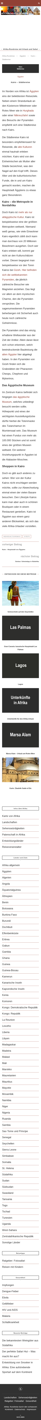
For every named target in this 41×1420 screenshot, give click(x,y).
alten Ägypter (9, 354)
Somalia (6, 1162)
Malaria (6, 1316)
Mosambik (7, 1094)
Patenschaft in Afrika (13, 834)
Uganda (6, 1223)
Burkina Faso (9, 914)
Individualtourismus (11, 536)
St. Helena (8, 1168)
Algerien (6, 877)
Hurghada (28, 110)
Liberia (5, 1032)
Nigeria (6, 1112)
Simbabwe (8, 1155)
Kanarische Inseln (12, 982)
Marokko (7, 1069)
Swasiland (7, 1192)
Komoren (7, 1001)
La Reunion (8, 1019)
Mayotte (6, 1087)
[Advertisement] (20, 31)
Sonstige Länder (11, 1242)
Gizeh (17, 270)
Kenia (5, 995)
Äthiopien (7, 896)
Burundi (6, 920)
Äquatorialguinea (11, 889)
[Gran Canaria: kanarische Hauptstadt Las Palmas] (20, 628)
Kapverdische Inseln (13, 988)
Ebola (5, 1297)
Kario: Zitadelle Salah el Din (20, 788)
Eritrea (5, 939)
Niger (5, 1106)
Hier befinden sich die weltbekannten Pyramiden (19, 275)
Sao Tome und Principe (15, 1131)
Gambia (6, 951)
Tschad (6, 1211)
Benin (5, 902)
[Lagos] (20, 665)
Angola (6, 883)
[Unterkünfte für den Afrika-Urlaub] (20, 700)
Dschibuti (7, 927)
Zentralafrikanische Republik (17, 1236)
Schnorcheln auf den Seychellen (21, 612)
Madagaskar (9, 1044)
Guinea (6, 964)
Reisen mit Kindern (12, 1266)
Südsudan (7, 1186)
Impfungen (8, 1285)
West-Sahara (9, 1230)
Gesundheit (31, 1401)
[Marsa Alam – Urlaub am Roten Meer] (20, 735)
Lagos (20, 684)
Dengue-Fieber (10, 1291)
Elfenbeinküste (10, 933)
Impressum (31, 1409)
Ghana (6, 958)
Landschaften (9, 822)
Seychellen (8, 1143)
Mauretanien (9, 1075)
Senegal (6, 1137)
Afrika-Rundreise (8, 56)
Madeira (6, 1050)
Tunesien (7, 1217)
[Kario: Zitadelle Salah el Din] (20, 769)
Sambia (6, 1125)
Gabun (6, 945)
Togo (4, 1205)
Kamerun (7, 976)
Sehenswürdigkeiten (13, 828)
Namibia (6, 1100)
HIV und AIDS (10, 1309)
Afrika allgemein (11, 865)
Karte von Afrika (11, 816)
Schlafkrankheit (10, 1322)
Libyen (5, 1038)
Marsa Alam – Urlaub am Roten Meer (20, 753)
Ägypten (23, 56)
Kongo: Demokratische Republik (20, 1007)
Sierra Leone (9, 1149)
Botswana (7, 908)
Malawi (6, 1056)
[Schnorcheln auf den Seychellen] (20, 593)
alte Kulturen (25, 146)
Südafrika (7, 1174)
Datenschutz (20, 1409)
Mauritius (7, 1081)
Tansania (7, 1199)
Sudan (5, 1180)
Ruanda (6, 1118)
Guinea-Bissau (10, 970)
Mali (4, 1063)
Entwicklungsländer (12, 840)
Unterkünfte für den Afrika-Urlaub (20, 719)
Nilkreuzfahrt (21, 115)
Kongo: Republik (11, 1013)
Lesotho (6, 1025)
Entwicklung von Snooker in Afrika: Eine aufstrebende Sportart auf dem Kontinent (17, 1367)
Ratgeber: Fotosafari (13, 1260)
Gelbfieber (8, 1303)
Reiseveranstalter (11, 846)
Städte (27, 536)
